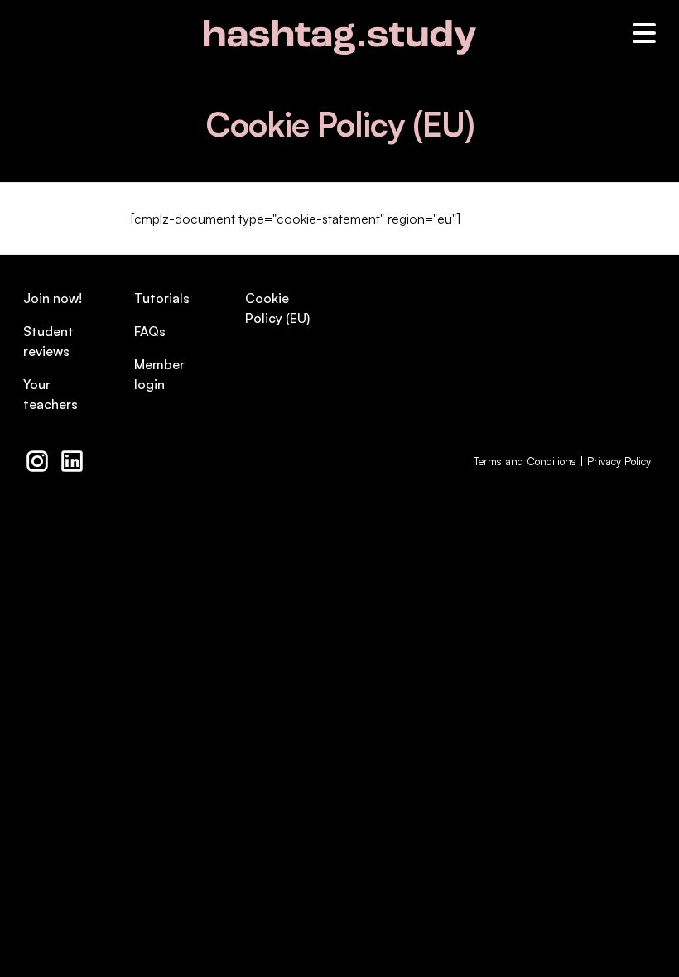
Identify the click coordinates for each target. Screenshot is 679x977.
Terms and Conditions (525, 461)
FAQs (150, 331)
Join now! (52, 298)
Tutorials (162, 298)
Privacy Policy (619, 461)
